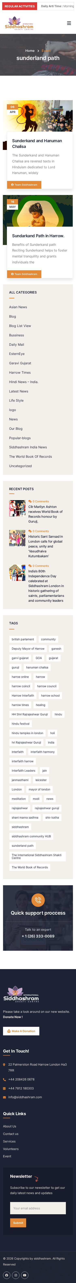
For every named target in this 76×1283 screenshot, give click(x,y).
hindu (58, 714)
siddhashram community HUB (31, 836)
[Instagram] (15, 1275)
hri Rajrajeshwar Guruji (26, 742)
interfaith (18, 751)
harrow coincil (21, 686)
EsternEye (17, 354)
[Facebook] (6, 1275)
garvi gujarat (20, 658)
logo (12, 410)
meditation (19, 798)
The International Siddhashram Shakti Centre (36, 856)
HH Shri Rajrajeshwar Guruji (30, 714)
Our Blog (15, 429)
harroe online (20, 676)
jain (44, 770)
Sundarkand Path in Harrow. (38, 235)
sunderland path (22, 845)
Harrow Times (20, 372)
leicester (41, 780)
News (13, 419)
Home (29, 51)
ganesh (56, 648)
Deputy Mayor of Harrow (28, 648)
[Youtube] (24, 1275)
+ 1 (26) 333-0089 (38, 936)
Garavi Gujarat (20, 363)
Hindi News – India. (23, 382)
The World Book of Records (30, 867)
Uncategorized (20, 466)
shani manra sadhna (25, 817)
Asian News (18, 307)
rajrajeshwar (20, 808)
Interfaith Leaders (23, 770)
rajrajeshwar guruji (47, 808)
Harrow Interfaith (23, 695)
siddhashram (20, 827)
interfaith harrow (22, 761)
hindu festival (20, 723)
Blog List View (20, 326)
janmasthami (20, 780)
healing (40, 705)
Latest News (18, 391)
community (48, 639)
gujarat (53, 658)
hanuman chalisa (37, 667)
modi (36, 798)
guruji (15, 667)
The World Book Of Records (30, 456)
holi (52, 733)
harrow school (50, 695)
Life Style (16, 400)
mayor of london (39, 789)
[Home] (19, 23)
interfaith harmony (43, 751)
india (51, 742)
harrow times (20, 705)
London (17, 789)
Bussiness (16, 335)
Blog (12, 316)
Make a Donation (23, 1031)
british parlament (23, 639)
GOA (39, 658)
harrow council (46, 686)
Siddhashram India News (28, 447)
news (49, 798)
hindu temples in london (27, 733)
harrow (40, 676)
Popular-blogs (20, 438)
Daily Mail (16, 344)
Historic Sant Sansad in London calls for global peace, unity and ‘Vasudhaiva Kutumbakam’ (45, 546)
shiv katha (52, 817)
